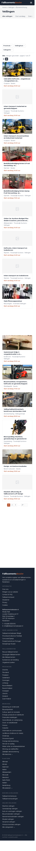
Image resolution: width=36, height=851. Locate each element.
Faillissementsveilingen (10, 799)
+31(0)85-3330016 (9, 624)
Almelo (4, 764)
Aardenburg (6, 785)
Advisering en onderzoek (10, 707)
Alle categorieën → (8, 827)
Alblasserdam (6, 772)
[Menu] (31, 3)
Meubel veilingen (8, 819)
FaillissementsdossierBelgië (11, 633)
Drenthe (5, 670)
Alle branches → (7, 754)
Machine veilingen (8, 806)
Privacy (4, 602)
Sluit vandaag (20, 16)
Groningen (5, 680)
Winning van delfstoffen (10, 749)
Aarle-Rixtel (6, 780)
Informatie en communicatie (12, 730)
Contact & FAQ (7, 594)
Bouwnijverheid (7, 709)
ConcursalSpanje (8, 638)
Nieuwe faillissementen (10, 652)
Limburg (5, 683)
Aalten (4, 769)
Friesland (5, 675)
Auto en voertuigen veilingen (12, 811)
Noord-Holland (7, 688)
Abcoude (5, 775)
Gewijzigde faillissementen (11, 654)
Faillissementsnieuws (9, 796)
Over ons (5, 589)
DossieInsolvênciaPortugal (11, 641)
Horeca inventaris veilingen (11, 824)
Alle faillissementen (8, 657)
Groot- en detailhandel (9, 723)
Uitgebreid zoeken (8, 662)
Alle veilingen (7, 16)
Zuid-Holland (6, 699)
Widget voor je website (10, 592)
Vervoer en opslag (8, 744)
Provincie (6, 46)
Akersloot (5, 777)
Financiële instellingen (9, 717)
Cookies (5, 605)
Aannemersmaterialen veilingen (13, 816)
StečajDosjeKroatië (8, 644)
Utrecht (4, 693)
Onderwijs (5, 736)
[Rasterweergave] (6, 59)
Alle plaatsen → (7, 788)
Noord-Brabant (7, 685)
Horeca (4, 725)
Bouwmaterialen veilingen (11, 814)
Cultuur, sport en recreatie (11, 712)
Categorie (7, 50)
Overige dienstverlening (10, 741)
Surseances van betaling (10, 660)
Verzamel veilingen (8, 822)
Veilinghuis (19, 46)
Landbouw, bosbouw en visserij (12, 733)
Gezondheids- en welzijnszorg (12, 720)
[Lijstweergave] (3, 59)
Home (4, 7)
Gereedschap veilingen (10, 809)
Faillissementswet (8, 597)
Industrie (5, 728)
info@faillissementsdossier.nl (13, 626)
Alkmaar (5, 761)
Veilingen (11, 7)
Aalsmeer (5, 767)
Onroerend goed (8, 738)
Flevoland (5, 672)
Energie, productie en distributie (13, 715)
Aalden (4, 783)
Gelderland (6, 678)
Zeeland (5, 696)
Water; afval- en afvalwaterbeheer (13, 746)
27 (22, 505)
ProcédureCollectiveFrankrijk (12, 636)
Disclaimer (5, 600)
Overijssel (5, 691)
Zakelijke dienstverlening (10, 752)
